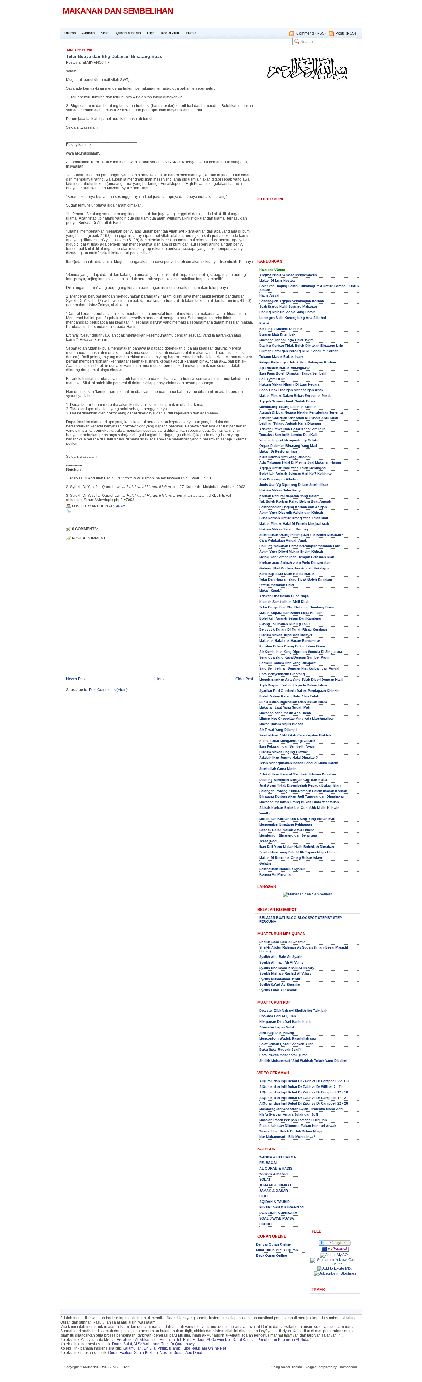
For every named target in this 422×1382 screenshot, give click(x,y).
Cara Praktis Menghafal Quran (283, 1055)
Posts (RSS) (345, 33)
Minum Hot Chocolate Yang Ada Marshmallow (296, 718)
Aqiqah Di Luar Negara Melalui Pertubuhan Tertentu (301, 412)
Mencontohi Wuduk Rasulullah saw (288, 1038)
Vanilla (264, 813)
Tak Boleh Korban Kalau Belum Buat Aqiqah (295, 501)
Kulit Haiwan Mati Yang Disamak (285, 457)
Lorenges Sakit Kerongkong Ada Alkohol (292, 318)
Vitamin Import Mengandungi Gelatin (289, 440)
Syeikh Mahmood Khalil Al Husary (286, 968)
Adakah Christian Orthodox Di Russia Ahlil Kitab (298, 418)
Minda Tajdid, (170, 1339)
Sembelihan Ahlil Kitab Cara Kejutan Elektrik (295, 735)
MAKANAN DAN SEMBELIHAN (118, 10)
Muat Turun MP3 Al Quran (277, 1250)
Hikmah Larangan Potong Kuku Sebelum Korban (299, 351)
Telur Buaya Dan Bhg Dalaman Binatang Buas (296, 607)
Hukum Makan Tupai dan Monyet (285, 635)
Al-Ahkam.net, (146, 1339)
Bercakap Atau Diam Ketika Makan (287, 574)
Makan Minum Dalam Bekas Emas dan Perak (295, 395)
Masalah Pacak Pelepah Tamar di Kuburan (293, 1120)
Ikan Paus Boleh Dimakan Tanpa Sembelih (293, 373)
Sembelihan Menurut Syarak (282, 869)
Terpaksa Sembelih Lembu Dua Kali (288, 434)
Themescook (348, 1367)
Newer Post (76, 679)
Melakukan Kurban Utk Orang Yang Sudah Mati (297, 819)
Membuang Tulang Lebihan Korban (288, 407)
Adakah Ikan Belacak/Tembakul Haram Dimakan (297, 774)
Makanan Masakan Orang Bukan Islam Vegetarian (299, 802)
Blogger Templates (318, 1367)
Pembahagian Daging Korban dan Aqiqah (293, 507)
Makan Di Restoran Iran (278, 451)
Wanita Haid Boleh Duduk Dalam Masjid (291, 1131)
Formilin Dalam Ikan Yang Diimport (287, 663)
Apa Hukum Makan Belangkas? (284, 368)
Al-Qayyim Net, (219, 1339)
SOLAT (265, 1179)
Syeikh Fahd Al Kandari (278, 990)
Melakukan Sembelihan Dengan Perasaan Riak (296, 557)
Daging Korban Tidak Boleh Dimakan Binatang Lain (301, 345)
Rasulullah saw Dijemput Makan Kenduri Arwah (297, 1125)
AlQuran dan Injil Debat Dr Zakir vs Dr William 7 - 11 (300, 1086)
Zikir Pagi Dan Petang (276, 1033)
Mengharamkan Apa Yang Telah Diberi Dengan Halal (301, 679)
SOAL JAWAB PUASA (276, 1218)
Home (160, 679)
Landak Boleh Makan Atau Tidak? (286, 830)
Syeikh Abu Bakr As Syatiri (280, 957)
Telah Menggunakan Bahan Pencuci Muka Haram (298, 763)
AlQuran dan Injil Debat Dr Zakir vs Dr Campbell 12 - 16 (303, 1092)
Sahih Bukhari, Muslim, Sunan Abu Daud (168, 1352)
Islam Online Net (212, 1348)
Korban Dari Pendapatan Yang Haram (289, 496)
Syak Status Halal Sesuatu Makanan (288, 306)
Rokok (264, 323)
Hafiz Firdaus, (194, 1339)
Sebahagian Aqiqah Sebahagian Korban (291, 301)
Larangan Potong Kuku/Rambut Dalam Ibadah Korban (303, 791)
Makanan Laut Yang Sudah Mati (284, 707)
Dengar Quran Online (273, 1244)
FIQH (263, 1196)
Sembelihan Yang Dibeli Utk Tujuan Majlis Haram (298, 852)
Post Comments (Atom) (108, 690)
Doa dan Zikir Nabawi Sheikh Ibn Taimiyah (293, 1010)
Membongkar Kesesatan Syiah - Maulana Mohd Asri (301, 1109)
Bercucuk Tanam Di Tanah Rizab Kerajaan (293, 629)
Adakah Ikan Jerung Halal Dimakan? (288, 757)
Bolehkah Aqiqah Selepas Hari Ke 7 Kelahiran (296, 473)
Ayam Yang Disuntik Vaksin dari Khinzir (291, 512)
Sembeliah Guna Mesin (278, 768)
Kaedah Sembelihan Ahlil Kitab (284, 601)
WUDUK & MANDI (273, 1174)
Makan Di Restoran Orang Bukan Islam (290, 858)
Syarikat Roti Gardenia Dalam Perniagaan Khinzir (299, 691)
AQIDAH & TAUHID (274, 1202)
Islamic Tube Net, (183, 1348)
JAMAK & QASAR (273, 1190)
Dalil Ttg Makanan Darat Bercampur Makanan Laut (299, 546)
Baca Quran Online (271, 1255)
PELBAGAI (268, 1163)
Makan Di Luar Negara (277, 280)
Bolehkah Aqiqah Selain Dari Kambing (290, 618)
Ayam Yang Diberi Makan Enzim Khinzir (291, 551)
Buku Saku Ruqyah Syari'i (280, 1049)
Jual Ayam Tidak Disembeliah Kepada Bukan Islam (300, 785)
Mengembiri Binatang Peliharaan (285, 824)
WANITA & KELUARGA (277, 1157)
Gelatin (265, 863)
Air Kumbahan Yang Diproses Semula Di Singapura (300, 652)
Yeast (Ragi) (269, 841)
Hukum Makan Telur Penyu (280, 490)
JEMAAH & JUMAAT (275, 1185)
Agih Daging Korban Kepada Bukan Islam (293, 685)
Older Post (244, 679)
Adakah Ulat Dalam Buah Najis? (285, 596)
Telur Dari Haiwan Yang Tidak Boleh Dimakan (295, 579)
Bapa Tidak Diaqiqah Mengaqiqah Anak (291, 390)
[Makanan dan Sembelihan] (335, 1250)
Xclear (285, 1367)
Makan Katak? (270, 590)
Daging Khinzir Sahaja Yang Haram (287, 312)
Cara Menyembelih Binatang (282, 674)
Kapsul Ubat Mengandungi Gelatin (287, 741)
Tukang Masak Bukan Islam (281, 356)
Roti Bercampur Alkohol (278, 479)
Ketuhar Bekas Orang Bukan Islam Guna (292, 646)
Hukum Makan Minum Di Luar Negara (289, 384)
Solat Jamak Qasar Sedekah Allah (286, 1044)
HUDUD (265, 1224)
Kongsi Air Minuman (276, 874)
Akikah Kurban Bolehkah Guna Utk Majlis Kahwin (299, 807)
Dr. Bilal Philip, (156, 1348)
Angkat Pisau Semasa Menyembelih (288, 275)
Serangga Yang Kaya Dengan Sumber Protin (295, 657)
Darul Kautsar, (244, 1339)
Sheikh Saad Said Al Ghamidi (282, 942)
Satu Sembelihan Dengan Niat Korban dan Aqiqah (299, 668)
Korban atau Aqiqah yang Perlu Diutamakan (295, 562)
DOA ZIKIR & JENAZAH (278, 1213)
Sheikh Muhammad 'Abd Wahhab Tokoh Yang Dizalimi (303, 1060)
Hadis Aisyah (270, 295)
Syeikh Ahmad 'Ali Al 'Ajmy (281, 962)
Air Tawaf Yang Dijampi (278, 730)
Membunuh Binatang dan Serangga (288, 835)
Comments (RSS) (311, 33)
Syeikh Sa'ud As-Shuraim (279, 984)
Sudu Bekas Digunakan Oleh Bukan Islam (293, 702)
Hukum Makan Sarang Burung (283, 529)
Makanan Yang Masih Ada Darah (285, 713)
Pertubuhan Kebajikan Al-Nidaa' (284, 1339)
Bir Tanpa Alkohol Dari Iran (281, 329)
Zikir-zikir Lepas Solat (276, 1027)
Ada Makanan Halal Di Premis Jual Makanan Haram (300, 462)
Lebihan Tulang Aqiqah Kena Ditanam (290, 423)
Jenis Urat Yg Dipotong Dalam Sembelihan (293, 485)
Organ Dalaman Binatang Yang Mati (288, 446)
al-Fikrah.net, (123, 1339)
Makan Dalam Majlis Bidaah (281, 724)
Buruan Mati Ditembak (277, 334)
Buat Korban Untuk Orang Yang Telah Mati (293, 518)
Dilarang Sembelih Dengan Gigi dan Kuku (293, 780)
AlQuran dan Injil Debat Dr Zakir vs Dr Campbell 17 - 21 (303, 1098)
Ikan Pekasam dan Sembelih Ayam (287, 746)
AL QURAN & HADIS (275, 1168)
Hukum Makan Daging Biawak (283, 752)
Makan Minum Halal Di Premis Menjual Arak (294, 524)
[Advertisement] (308, 138)
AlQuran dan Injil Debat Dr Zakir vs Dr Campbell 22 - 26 (303, 1103)
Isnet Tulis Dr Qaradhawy (173, 1344)
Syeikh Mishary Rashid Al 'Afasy (285, 973)
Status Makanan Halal (276, 585)
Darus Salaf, (122, 1344)
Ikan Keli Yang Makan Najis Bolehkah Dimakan (296, 846)
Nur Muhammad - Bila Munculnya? (287, 1137)
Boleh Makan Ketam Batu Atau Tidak (289, 696)
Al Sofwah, (142, 1344)
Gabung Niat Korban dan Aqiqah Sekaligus (294, 568)
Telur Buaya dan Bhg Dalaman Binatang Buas (114, 56)
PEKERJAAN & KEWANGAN (281, 1207)
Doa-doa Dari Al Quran (277, 1016)
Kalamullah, (133, 1348)
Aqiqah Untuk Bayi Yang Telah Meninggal (292, 468)
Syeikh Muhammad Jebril (279, 979)
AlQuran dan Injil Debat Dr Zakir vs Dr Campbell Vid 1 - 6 (304, 1081)
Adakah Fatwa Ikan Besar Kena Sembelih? (293, 429)
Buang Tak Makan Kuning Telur (284, 624)
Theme (296, 1367)
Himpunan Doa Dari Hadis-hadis (285, 1022)
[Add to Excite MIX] (334, 1268)
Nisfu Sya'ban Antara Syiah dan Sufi (288, 1114)
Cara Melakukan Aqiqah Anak (283, 540)
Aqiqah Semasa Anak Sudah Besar (287, 401)
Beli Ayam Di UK (272, 379)
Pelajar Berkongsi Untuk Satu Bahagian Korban (297, 362)
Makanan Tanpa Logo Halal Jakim (286, 340)
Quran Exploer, (120, 1352)
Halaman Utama (272, 269)
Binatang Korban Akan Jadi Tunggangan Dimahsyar (301, 796)
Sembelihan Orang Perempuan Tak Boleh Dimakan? (301, 535)
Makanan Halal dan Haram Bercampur (289, 640)
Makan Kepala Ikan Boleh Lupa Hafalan (291, 613)
